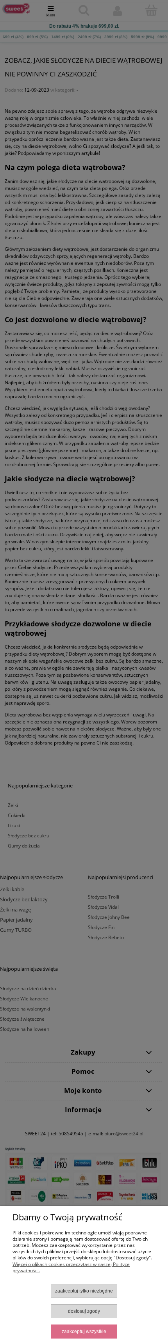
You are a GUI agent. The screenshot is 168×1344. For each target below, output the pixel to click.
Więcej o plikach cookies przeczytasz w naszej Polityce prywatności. (71, 1267)
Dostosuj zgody (84, 1311)
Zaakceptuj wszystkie (84, 1331)
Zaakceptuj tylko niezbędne (84, 1291)
